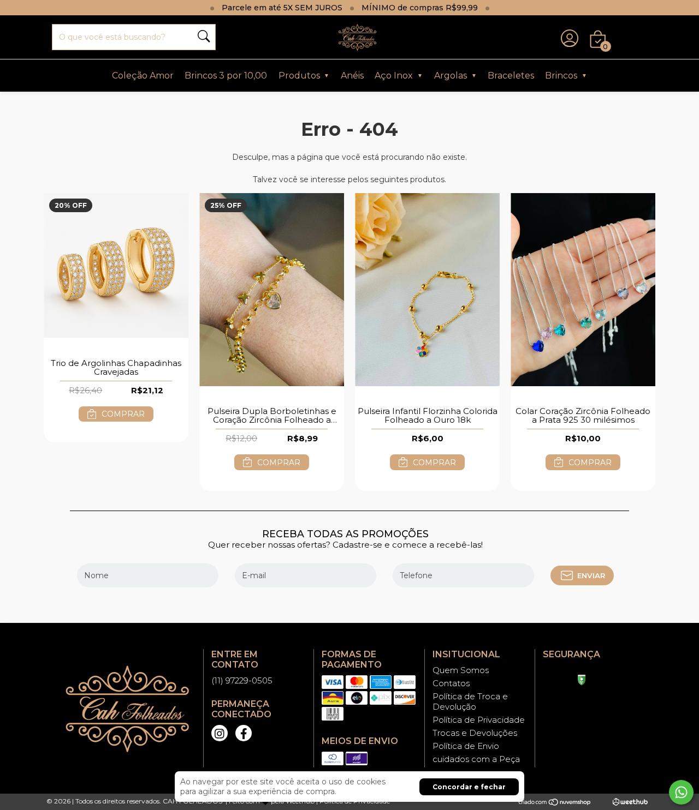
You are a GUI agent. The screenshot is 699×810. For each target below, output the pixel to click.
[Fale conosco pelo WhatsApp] (681, 792)
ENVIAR (591, 575)
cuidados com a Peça (476, 759)
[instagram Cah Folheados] (219, 733)
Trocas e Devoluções (475, 733)
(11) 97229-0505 (242, 680)
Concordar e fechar (469, 787)
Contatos (451, 683)
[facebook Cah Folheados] (243, 733)
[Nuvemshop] (555, 801)
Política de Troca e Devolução (470, 701)
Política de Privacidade (479, 720)
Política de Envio (466, 746)
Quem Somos (461, 670)
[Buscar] (203, 37)
